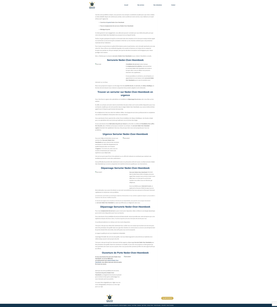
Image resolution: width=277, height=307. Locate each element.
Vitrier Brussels (157, 305)
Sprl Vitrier (144, 305)
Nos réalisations (158, 5)
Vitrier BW (163, 305)
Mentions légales (123, 305)
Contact (173, 5)
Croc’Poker (134, 305)
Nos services (140, 5)
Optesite (139, 305)
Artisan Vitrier (150, 305)
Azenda (129, 305)
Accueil (126, 5)
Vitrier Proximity (170, 305)
